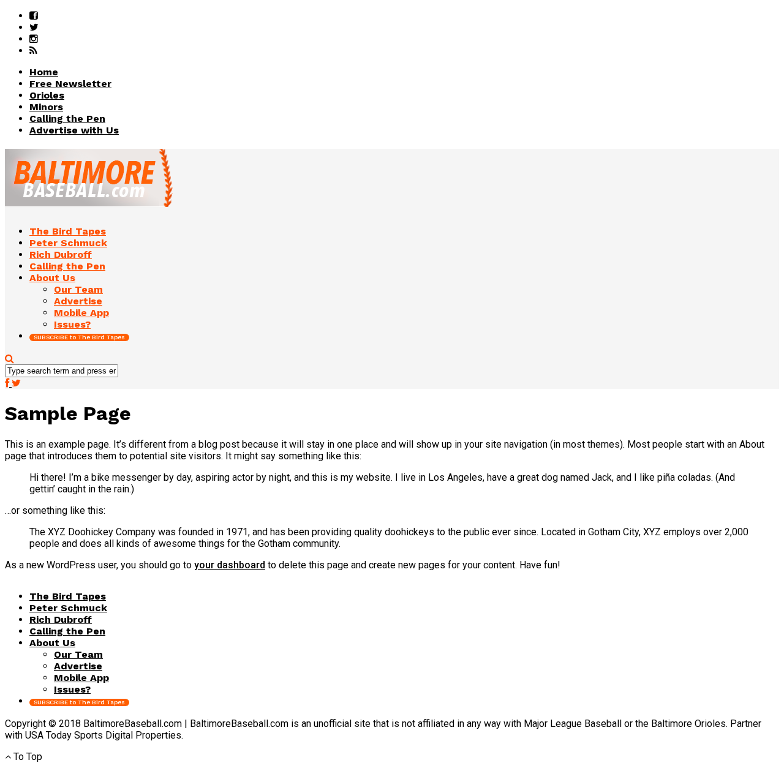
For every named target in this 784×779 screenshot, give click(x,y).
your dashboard (229, 565)
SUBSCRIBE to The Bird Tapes (79, 337)
